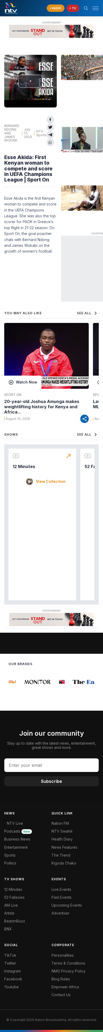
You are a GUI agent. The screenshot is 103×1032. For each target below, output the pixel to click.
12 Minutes (24, 466)
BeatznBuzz (14, 921)
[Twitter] (50, 127)
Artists (9, 913)
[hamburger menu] (95, 8)
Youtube (11, 987)
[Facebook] (50, 120)
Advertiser (60, 913)
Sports (10, 855)
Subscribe (51, 781)
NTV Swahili (62, 831)
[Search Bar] (85, 8)
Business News (17, 839)
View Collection (50, 481)
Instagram (12, 971)
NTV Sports (41, 133)
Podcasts (17, 831)
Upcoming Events (67, 905)
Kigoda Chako (64, 863)
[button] (93, 8)
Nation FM (60, 823)
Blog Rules (61, 979)
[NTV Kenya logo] (10, 8)
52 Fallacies (14, 897)
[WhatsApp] (50, 142)
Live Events (61, 889)
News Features (64, 847)
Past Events (62, 897)
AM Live (11, 905)
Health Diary (62, 839)
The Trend (61, 855)
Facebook (13, 979)
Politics (10, 863)
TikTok (10, 955)
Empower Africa (65, 987)
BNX (8, 929)
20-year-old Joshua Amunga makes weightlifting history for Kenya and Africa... (41, 407)
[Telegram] (50, 135)
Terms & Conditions (68, 963)
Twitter (10, 963)
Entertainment (16, 847)
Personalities (63, 955)
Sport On (12, 395)
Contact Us (61, 994)
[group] (9, 682)
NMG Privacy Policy (69, 971)
